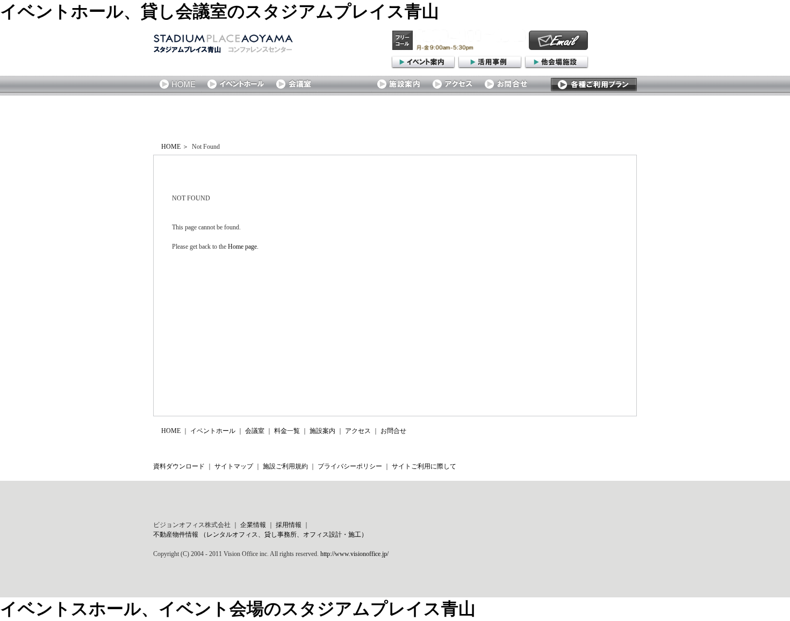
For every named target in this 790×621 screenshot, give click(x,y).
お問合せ (393, 431)
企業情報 (253, 525)
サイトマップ (233, 466)
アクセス (358, 431)
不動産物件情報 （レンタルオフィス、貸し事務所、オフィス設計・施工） (260, 534)
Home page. (243, 246)
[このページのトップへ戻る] (596, 447)
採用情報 (288, 525)
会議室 (254, 431)
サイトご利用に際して (424, 466)
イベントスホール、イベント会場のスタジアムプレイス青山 (238, 608)
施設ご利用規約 (285, 466)
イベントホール (212, 431)
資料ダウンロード (179, 466)
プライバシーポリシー (350, 466)
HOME (171, 146)
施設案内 (322, 431)
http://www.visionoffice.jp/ (354, 554)
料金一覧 (287, 431)
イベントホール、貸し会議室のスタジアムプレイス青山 (219, 11)
